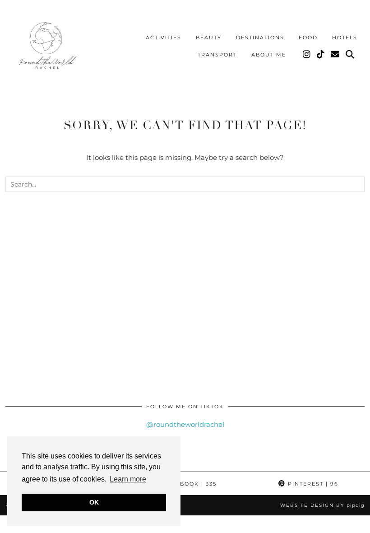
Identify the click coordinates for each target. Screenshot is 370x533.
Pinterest (312, 484)
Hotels (344, 37)
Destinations (260, 37)
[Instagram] (307, 54)
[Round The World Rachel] (46, 48)
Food (308, 37)
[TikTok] (321, 54)
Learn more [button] (128, 479)
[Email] (335, 54)
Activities (163, 37)
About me (268, 54)
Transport (217, 54)
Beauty (209, 37)
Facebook (189, 484)
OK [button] (94, 502)
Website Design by (322, 505)
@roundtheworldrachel (185, 424)
